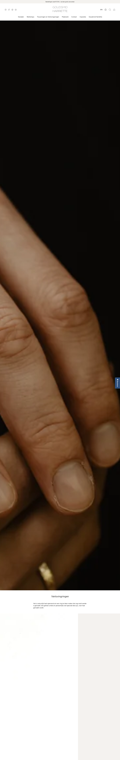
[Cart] (114, 10)
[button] (110, 10)
